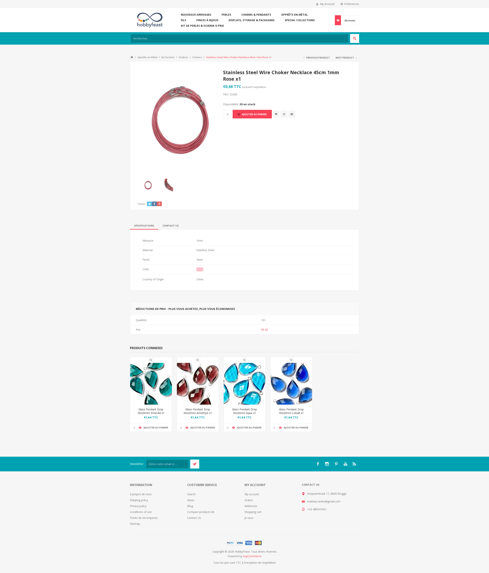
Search (191, 494)
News (190, 500)
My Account (327, 4)
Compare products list (201, 512)
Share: (141, 204)
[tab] (144, 226)
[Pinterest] (336, 464)
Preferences (351, 4)
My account (251, 494)
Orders (248, 500)
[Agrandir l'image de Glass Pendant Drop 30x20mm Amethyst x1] (198, 384)
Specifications (144, 225)
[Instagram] (327, 464)
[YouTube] (345, 464)
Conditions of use (141, 512)
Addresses (250, 506)
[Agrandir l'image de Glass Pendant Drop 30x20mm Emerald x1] (151, 384)
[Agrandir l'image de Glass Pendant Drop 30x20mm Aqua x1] (245, 384)
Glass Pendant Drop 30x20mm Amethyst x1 (197, 411)
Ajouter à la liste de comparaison (283, 114)
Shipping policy (139, 500)
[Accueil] (132, 57)
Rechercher (354, 38)
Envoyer (194, 464)
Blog (190, 506)
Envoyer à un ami (291, 114)
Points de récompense (144, 518)
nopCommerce (252, 556)
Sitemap (135, 524)
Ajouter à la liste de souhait (276, 114)
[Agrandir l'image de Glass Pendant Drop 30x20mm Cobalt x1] (291, 384)
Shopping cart (253, 512)
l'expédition (259, 87)
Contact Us (171, 225)
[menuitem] (158, 494)
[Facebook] (318, 464)
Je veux (248, 518)
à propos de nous (141, 494)
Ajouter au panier (254, 114)
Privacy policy (138, 506)
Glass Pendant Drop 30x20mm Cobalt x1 (291, 411)
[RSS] (354, 464)
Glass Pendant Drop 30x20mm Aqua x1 (244, 411)
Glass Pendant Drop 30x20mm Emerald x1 (151, 411)
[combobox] (239, 38)
